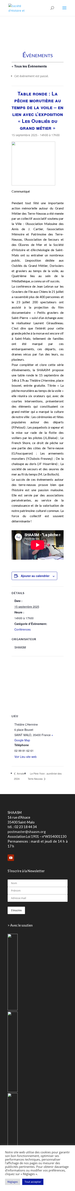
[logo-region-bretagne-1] (13, 1009)
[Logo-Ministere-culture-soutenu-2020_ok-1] (13, 1091)
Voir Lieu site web (25, 757)
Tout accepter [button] (33, 1182)
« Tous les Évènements (29, 66)
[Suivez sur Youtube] (11, 857)
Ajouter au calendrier (35, 576)
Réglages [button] (12, 1182)
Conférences (22, 629)
